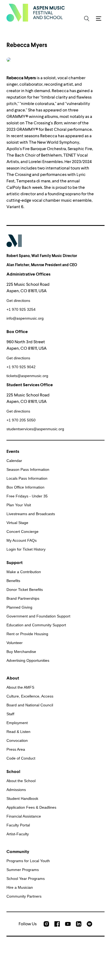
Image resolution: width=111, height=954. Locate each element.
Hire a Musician (19, 887)
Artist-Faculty (17, 834)
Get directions (18, 300)
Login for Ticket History (26, 549)
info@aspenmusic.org (25, 318)
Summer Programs (22, 870)
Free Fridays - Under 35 (27, 496)
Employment (17, 723)
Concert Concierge (22, 531)
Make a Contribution (23, 572)
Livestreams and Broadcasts (30, 514)
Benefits (13, 581)
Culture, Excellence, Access (29, 696)
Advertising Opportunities (27, 660)
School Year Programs (25, 878)
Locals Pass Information (26, 478)
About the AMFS (20, 687)
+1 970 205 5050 (21, 420)
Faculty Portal (18, 825)
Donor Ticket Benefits (24, 589)
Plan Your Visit (18, 505)
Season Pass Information (27, 469)
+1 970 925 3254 (21, 309)
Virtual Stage (17, 523)
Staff (10, 714)
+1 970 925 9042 (21, 367)
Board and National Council (29, 705)
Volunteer (14, 643)
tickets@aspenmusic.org (27, 376)
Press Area (15, 749)
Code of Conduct (20, 758)
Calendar (14, 460)
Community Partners (23, 896)
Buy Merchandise (21, 651)
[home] (35, 12)
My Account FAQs (21, 540)
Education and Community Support (36, 625)
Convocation (17, 740)
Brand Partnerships (22, 598)
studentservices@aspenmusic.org (35, 429)
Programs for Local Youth (28, 861)
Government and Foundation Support (38, 616)
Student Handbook (22, 798)
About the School (21, 781)
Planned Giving (19, 607)
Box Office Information (25, 487)
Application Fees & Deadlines (31, 807)
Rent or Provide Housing (27, 634)
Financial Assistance (23, 816)
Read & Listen (18, 731)
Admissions (16, 789)
